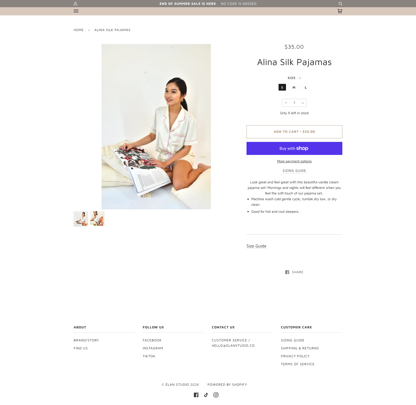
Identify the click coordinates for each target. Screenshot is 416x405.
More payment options (294, 161)
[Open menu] (81, 11)
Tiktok (149, 356)
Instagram (153, 348)
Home (79, 30)
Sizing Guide (293, 340)
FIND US (81, 348)
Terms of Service (298, 364)
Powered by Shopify (227, 384)
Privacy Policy (295, 356)
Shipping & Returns (300, 348)
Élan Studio (178, 384)
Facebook (152, 340)
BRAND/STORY (86, 340)
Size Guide (256, 245)
